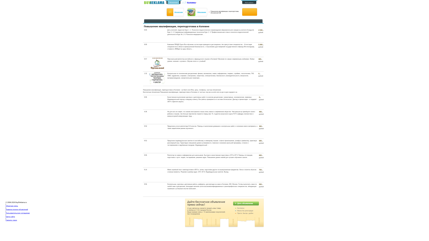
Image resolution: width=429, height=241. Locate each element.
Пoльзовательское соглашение (18, 213)
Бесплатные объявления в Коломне (154, 2)
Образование (201, 12)
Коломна (191, 2)
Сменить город (11, 220)
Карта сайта (10, 217)
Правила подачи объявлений (17, 209)
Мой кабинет (249, 2)
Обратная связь (12, 206)
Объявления (173, 2)
